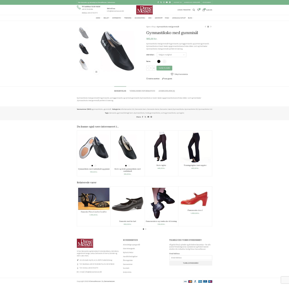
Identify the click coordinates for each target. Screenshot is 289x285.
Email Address (174, 254)
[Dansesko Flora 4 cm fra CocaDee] (94, 199)
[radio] (159, 61)
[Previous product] (205, 26)
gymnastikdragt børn (125, 113)
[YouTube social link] (166, 2)
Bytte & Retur (128, 252)
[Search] (194, 10)
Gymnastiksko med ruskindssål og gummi (93, 169)
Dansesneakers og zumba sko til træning (161, 221)
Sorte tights (161, 165)
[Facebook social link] (158, 2)
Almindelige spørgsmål (131, 245)
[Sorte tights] (161, 147)
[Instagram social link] (163, 2)
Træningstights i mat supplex (195, 165)
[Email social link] (148, 117)
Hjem (148, 27)
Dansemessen (109, 281)
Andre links (127, 272)
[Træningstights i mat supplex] (195, 147)
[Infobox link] (88, 9)
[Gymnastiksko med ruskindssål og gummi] (94, 147)
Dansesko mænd (166, 109)
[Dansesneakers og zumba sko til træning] (161, 203)
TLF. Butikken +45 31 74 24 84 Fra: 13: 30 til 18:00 (97, 264)
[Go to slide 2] (145, 229)
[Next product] (211, 26)
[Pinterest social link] (169, 2)
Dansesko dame (153, 109)
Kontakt (126, 268)
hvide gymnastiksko (152, 113)
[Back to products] (208, 26)
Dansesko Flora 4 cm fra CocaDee (94, 212)
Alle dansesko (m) (127, 109)
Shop (153, 27)
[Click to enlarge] (96, 72)
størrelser (150, 55)
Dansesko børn (140, 109)
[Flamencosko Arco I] (195, 198)
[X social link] (161, 2)
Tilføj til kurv (164, 68)
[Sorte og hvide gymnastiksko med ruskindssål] (127, 147)
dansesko (113, 113)
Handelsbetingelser (130, 256)
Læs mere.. (85, 256)
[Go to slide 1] (143, 229)
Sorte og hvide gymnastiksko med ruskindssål (127, 170)
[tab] (120, 89)
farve (148, 61)
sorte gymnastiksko (168, 113)
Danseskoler (128, 264)
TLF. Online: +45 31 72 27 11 (89, 268)
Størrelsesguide (129, 248)
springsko (180, 113)
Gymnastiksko (178, 109)
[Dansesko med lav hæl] (127, 203)
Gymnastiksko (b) (191, 109)
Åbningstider (128, 260)
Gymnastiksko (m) (205, 109)
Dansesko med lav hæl (127, 221)
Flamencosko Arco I (195, 210)
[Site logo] (144, 10)
